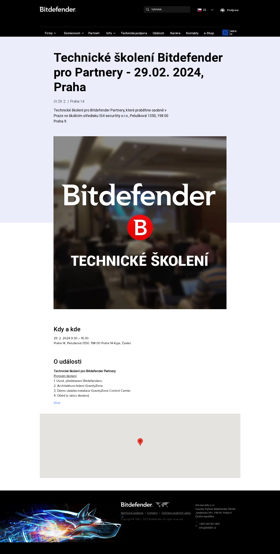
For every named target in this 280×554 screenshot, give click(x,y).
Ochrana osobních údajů (176, 512)
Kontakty (152, 512)
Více (57, 402)
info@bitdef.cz (207, 527)
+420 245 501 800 (209, 523)
